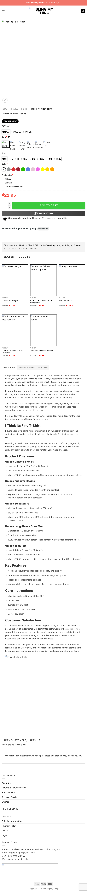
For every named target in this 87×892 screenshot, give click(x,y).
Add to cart (49, 205)
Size (4, 153)
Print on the (7, 175)
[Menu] (3, 11)
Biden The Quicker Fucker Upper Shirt (41, 301)
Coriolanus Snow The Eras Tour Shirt (13, 351)
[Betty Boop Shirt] (72, 280)
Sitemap (6, 802)
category (55, 245)
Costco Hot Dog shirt (11, 300)
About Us (6, 783)
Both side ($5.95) (15, 186)
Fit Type (6, 126)
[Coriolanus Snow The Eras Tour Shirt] (15, 330)
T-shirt (24, 109)
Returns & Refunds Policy (14, 787)
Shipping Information (12, 821)
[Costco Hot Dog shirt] (15, 280)
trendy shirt (43, 229)
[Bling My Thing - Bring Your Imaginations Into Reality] (43, 11)
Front (9, 179)
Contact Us (7, 816)
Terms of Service (10, 797)
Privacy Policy (8, 792)
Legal (4, 835)
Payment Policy (9, 826)
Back (9, 183)
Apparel (14, 109)
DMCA (5, 830)
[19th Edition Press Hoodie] (43, 330)
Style (5, 137)
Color (5, 164)
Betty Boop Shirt (66, 300)
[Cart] (83, 11)
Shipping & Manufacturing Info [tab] (33, 367)
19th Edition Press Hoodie (41, 350)
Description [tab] (9, 367)
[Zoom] (4, 100)
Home (4, 109)
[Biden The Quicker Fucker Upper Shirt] (43, 280)
